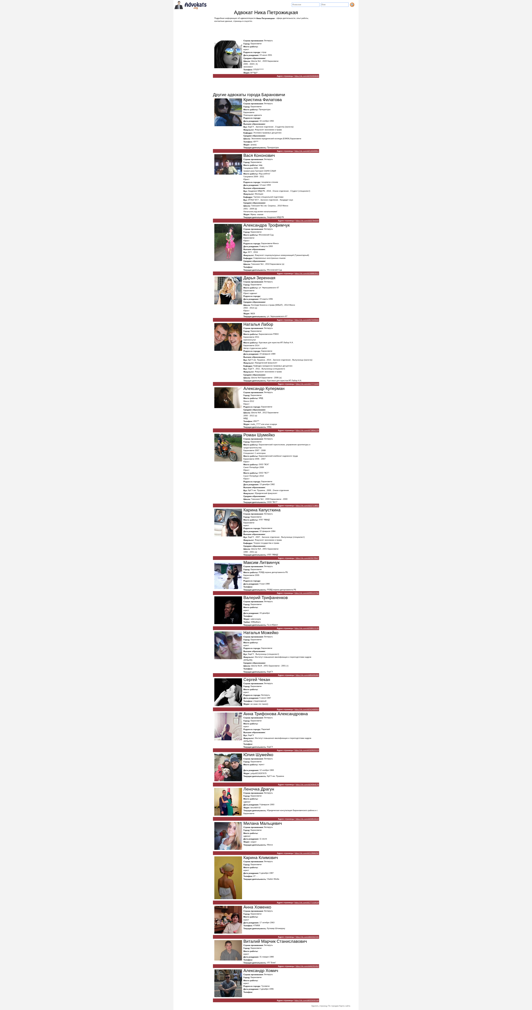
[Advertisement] (266, 30)
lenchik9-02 (255, 807)
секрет (253, 842)
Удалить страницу (319, 1006)
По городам (333, 1006)
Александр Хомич (260, 970)
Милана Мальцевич (262, 823)
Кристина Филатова (262, 99)
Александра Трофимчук (266, 225)
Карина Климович (260, 857)
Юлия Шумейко (258, 755)
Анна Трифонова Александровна (275, 713)
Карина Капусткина (262, 510)
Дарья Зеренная (259, 278)
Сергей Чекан (256, 679)
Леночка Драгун (258, 789)
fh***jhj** (254, 73)
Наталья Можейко (260, 632)
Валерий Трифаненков (265, 597)
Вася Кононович (259, 155)
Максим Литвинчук (261, 562)
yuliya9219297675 (258, 773)
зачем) (253, 145)
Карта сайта (344, 1006)
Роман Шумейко (259, 435)
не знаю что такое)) (259, 704)
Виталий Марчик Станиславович (275, 941)
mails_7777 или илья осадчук (263, 424)
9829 (252, 313)
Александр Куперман (264, 388)
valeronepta (255, 619)
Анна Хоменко (257, 907)
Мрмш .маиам (256, 214)
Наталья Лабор (258, 324)
